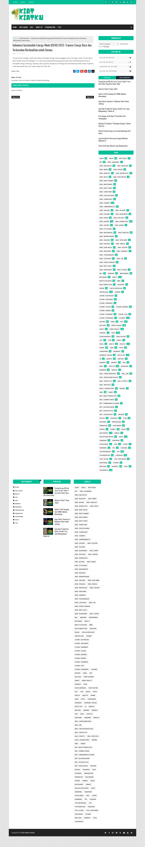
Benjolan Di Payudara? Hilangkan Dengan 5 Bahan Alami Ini (115, 124)
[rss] (120, 2)
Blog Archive (125, 77)
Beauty (115, 277)
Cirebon (117, 292)
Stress (125, 444)
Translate (106, 47)
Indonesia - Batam (106, 355)
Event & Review (24, 38)
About (23, 2)
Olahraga (114, 418)
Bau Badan (103, 277)
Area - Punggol (105, 244)
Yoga (126, 466)
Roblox (116, 433)
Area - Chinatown (106, 192)
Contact (31, 2)
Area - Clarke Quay (106, 199)
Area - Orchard (105, 240)
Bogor (102, 288)
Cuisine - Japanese (122, 307)
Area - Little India (106, 229)
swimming (103, 448)
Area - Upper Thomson (107, 262)
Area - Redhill (120, 244)
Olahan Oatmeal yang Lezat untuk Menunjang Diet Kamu (115, 132)
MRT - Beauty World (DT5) (108, 396)
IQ (100, 359)
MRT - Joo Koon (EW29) (107, 407)
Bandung (111, 273)
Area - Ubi (120, 258)
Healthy (122, 344)
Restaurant (104, 433)
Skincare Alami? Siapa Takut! (108, 89)
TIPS (59, 27)
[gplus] (112, 2)
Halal (101, 344)
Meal (101, 392)
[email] (124, 2)
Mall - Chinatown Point (108, 373)
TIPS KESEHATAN (105, 455)
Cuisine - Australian (106, 295)
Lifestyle (112, 366)
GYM (109, 340)
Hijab (111, 347)
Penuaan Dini (116, 422)
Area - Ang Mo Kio (105, 166)
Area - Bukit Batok (119, 177)
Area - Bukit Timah (106, 188)
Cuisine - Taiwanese (106, 314)
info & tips (121, 355)
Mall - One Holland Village (109, 377)
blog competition (106, 284)
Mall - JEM (125, 373)
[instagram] (116, 2)
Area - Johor (104, 218)
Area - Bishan (117, 169)
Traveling (119, 455)
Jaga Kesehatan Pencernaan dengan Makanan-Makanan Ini (113, 139)
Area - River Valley (106, 247)
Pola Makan (117, 425)
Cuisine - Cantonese (106, 299)
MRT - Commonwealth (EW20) (109, 403)
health (111, 344)
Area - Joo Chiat (119, 218)
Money (111, 392)
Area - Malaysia (123, 232)
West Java (103, 466)
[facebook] (109, 2)
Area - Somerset (122, 251)
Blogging (121, 284)
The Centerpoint (105, 451)
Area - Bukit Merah (106, 184)
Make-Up (114, 370)
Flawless (103, 333)
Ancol (111, 158)
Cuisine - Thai (122, 314)
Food (113, 333)
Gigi (101, 340)
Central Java (104, 292)
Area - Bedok (104, 169)
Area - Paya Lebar (121, 240)
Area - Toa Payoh (105, 258)
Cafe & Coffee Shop (116, 288)
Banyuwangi (124, 273)
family (102, 329)
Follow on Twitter (107, 57)
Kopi (124, 362)
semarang (103, 440)
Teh (113, 448)
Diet (121, 321)
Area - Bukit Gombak (106, 180)
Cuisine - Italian (105, 307)
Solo (115, 444)
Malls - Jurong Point (107, 388)
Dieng (113, 321)
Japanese (102, 362)
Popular (107, 77)
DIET (32, 27)
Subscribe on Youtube (108, 66)
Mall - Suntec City (106, 381)
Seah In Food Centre (106, 436)
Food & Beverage (105, 336)
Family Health (114, 329)
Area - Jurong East (121, 221)
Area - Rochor (122, 247)
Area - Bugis (104, 177)
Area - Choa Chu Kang (107, 195)
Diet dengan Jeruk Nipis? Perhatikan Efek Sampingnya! (112, 117)
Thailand (124, 448)
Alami (101, 158)
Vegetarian (103, 462)
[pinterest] (131, 2)
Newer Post (16, 97)
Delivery (102, 321)
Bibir (118, 281)
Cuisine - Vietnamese (106, 318)
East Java (103, 325)
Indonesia (116, 351)
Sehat (121, 436)
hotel (121, 347)
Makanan (103, 370)
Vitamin (116, 462)
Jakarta (109, 359)
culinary (122, 318)
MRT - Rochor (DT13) (106, 411)
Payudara (103, 422)
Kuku (101, 366)
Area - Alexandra (113, 162)
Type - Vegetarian (120, 459)
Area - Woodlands (106, 269)
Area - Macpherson (106, 232)
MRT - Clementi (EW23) (107, 399)
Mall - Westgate (105, 385)
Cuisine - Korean (105, 310)
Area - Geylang (105, 210)
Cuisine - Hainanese (106, 303)
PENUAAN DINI (50, 27)
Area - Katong (104, 225)
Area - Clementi (105, 203)
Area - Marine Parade (107, 236)
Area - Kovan (119, 225)
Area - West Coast (106, 266)
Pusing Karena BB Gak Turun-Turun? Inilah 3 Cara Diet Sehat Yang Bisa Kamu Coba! (115, 82)
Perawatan (103, 425)
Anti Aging (123, 158)
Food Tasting (121, 336)
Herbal (102, 347)
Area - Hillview (120, 210)
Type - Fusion (104, 459)
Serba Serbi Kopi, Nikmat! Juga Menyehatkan (113, 146)
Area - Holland (105, 214)
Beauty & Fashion (105, 281)
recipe (124, 429)
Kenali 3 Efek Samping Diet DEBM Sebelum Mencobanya (112, 95)
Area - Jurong (104, 221)
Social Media (104, 444)
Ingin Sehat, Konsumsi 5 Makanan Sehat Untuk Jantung (114, 102)
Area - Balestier (122, 166)
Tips (118, 451)
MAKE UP (39, 27)
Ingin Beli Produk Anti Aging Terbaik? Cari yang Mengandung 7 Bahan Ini (114, 110)
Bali (101, 273)
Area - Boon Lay (105, 173)
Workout (115, 466)
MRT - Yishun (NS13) (106, 414)
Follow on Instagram (108, 71)
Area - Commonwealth (107, 206)
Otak (125, 418)
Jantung (121, 359)
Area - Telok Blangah (107, 255)
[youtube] (127, 2)
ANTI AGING (23, 27)
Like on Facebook (106, 62)
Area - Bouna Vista (122, 173)
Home (15, 2)
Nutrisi (102, 418)
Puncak (102, 429)
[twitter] (105, 2)
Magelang (124, 366)
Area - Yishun (122, 269)
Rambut (113, 429)
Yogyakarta (104, 470)
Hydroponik (104, 351)
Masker (122, 388)
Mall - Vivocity (123, 381)
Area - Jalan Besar (121, 214)
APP (101, 162)
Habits (119, 340)
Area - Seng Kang (105, 251)
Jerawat (114, 362)
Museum (121, 414)
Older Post (90, 97)
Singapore (115, 440)
